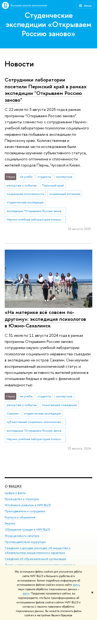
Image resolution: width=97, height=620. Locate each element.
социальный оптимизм (65, 194)
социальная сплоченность (25, 194)
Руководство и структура (22, 499)
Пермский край (53, 185)
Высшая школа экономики (29, 5)
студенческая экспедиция (25, 202)
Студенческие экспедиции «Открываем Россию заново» (48, 24)
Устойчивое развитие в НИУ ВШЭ (28, 505)
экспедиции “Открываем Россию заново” (36, 211)
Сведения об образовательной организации (35, 559)
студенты (44, 176)
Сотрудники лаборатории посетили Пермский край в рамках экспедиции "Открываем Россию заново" (45, 89)
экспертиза (64, 176)
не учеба (26, 176)
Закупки (10, 523)
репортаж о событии (22, 185)
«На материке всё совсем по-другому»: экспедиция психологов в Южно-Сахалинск (45, 319)
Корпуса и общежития (20, 517)
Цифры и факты (15, 493)
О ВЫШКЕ (13, 486)
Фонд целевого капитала (22, 536)
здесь (76, 585)
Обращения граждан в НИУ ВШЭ (27, 529)
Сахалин (13, 413)
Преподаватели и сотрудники (25, 511)
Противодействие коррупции (25, 542)
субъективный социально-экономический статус (36, 422)
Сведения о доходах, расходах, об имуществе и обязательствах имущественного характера (37, 550)
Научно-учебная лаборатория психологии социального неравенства (36, 219)
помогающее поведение (59, 405)
